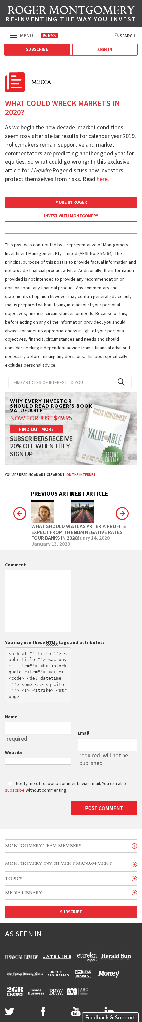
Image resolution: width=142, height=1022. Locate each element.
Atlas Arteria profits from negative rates (98, 529)
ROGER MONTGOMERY (70, 15)
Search (127, 36)
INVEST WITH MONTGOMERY (71, 216)
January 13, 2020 (50, 544)
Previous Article (56, 493)
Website (14, 752)
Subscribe (37, 49)
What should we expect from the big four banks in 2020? (56, 532)
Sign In (104, 49)
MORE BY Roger (71, 202)
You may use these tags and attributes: (54, 642)
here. (103, 179)
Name (11, 717)
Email (83, 733)
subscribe (15, 790)
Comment (15, 565)
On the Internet (81, 474)
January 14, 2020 (90, 538)
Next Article (89, 493)
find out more (36, 429)
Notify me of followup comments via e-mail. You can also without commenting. (65, 786)
